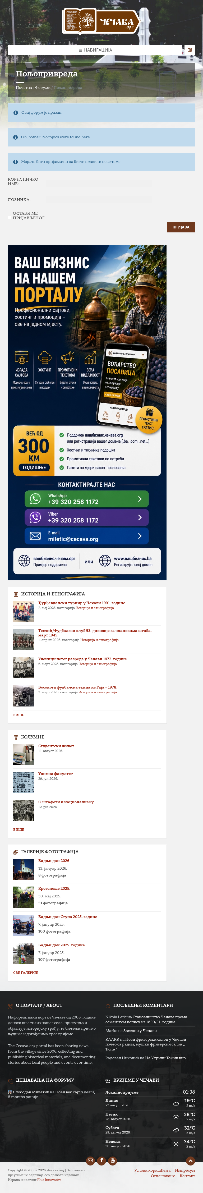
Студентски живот (56, 746)
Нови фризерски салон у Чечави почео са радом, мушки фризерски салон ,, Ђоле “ (145, 1044)
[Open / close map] (189, 50)
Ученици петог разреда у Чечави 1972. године (82, 659)
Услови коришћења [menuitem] (152, 1170)
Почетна (24, 88)
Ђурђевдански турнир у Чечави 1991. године (81, 603)
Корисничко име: (23, 182)
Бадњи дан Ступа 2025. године (67, 917)
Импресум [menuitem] (185, 1170)
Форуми (42, 88)
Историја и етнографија (95, 608)
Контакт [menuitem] (187, 1176)
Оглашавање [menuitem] (163, 1176)
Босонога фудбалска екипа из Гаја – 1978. (77, 687)
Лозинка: (19, 200)
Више (18, 715)
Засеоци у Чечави (140, 1031)
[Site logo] (101, 22)
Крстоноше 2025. (54, 889)
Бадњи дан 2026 (53, 861)
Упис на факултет (55, 774)
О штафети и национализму (66, 802)
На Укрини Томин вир (165, 1058)
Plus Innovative (49, 1180)
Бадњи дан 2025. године (61, 945)
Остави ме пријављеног (29, 216)
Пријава (181, 227)
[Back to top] (190, 1161)
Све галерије (25, 973)
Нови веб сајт (67, 1092)
